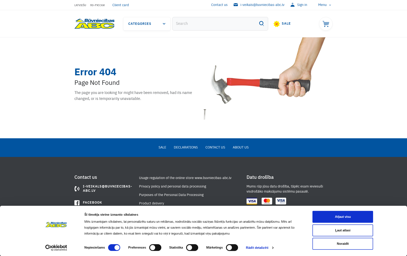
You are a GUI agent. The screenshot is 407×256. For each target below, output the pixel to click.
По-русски (97, 5)
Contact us (219, 5)
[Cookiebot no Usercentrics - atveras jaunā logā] (56, 248)
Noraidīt (343, 243)
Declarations (186, 147)
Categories (139, 24)
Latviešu (80, 5)
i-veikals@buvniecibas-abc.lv (262, 5)
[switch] (155, 247)
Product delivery (151, 203)
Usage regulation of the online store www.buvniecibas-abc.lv (185, 178)
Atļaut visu (343, 216)
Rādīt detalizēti (257, 247)
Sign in (302, 5)
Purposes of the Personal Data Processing (171, 195)
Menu (322, 5)
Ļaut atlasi (342, 230)
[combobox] (220, 24)
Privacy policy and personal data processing (172, 186)
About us (241, 147)
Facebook (92, 202)
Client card (120, 5)
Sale (286, 23)
